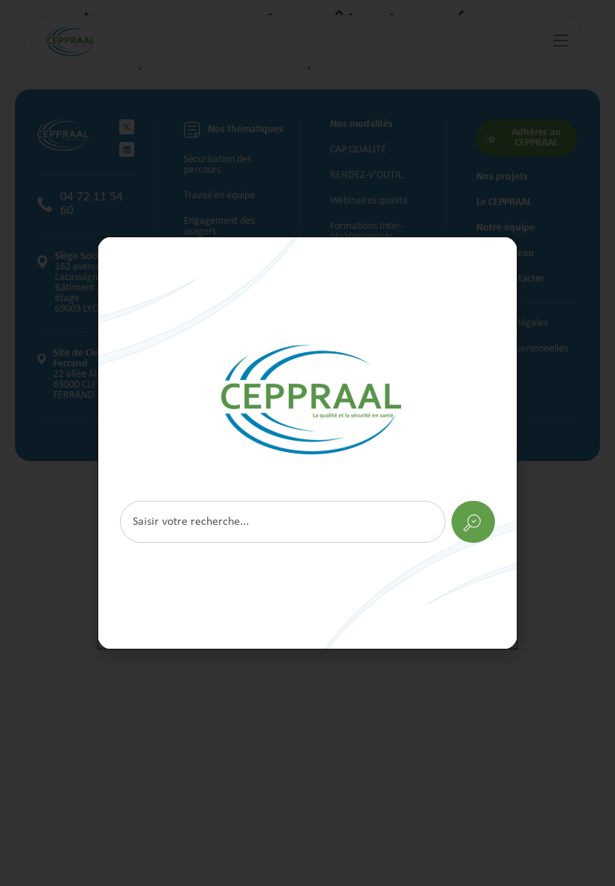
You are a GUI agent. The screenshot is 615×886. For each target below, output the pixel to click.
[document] (307, 443)
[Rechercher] (308, 443)
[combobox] (283, 522)
